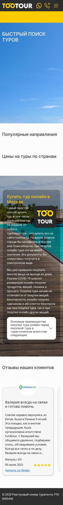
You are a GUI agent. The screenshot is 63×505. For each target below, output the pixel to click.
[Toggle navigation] (56, 5)
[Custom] (39, 5)
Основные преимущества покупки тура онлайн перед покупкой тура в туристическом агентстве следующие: (29, 328)
